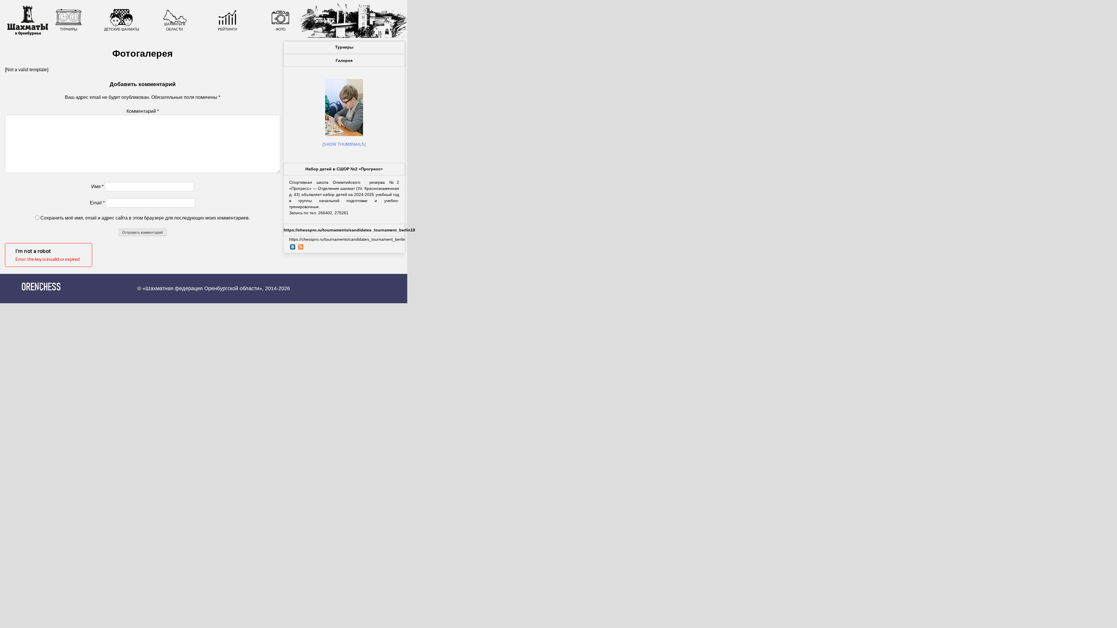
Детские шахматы (121, 29)
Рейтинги (227, 29)
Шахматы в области (174, 26)
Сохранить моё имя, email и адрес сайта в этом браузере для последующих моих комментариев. (145, 217)
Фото (280, 29)
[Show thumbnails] (344, 144)
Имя (97, 186)
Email (97, 202)
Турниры (68, 29)
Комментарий (143, 111)
